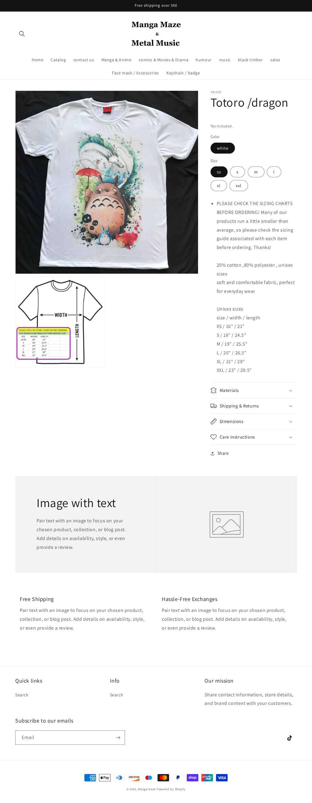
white (223, 148)
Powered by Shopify (171, 789)
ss (219, 172)
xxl (239, 185)
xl (219, 185)
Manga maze (147, 789)
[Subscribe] (118, 737)
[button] (22, 34)
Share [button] (223, 453)
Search (22, 695)
